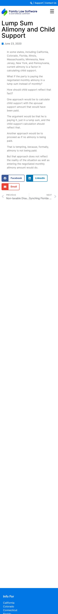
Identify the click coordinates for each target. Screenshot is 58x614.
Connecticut (10, 610)
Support (39, 3)
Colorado (8, 606)
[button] (13, 178)
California (8, 602)
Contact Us (50, 3)
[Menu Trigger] (52, 11)
